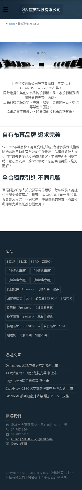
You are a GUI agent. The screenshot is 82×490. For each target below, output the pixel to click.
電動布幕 (41, 335)
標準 (40, 317)
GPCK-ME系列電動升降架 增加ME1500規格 (37, 396)
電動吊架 (25, 335)
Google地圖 (19, 443)
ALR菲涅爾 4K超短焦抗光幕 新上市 (31, 373)
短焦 (50, 317)
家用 (29, 298)
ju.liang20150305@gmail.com (32, 439)
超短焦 (11, 335)
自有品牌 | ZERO (55, 326)
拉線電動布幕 (43, 307)
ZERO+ (47, 261)
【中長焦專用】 (17, 271)
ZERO (35, 261)
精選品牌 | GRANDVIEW (23, 326)
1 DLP (11, 261)
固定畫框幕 (14, 298)
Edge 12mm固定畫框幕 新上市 (27, 381)
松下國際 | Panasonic (20, 317)
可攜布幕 (43, 289)
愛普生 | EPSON (46, 298)
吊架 (56, 289)
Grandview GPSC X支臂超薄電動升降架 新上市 (39, 388)
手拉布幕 (66, 298)
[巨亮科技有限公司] (41, 9)
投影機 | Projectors (19, 307)
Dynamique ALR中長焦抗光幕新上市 (31, 365)
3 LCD (23, 261)
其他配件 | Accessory (20, 289)
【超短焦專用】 (17, 280)
